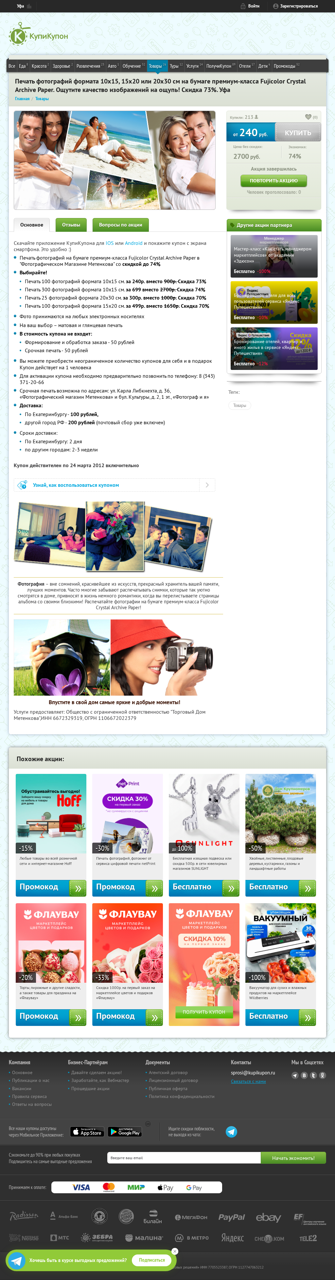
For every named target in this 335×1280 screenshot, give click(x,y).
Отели (247, 65)
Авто (113, 65)
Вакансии (21, 1088)
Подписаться (152, 1260)
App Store (87, 1131)
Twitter (313, 1075)
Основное (31, 224)
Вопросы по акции (120, 224)
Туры (176, 65)
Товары (157, 65)
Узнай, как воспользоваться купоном (76, 485)
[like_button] (308, 117)
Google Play (125, 1131)
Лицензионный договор (173, 1080)
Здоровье (63, 65)
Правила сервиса (29, 1096)
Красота (40, 65)
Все (12, 66)
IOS (110, 243)
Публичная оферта (168, 1088)
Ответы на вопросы (32, 1104)
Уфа (20, 6)
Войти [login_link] (253, 6)
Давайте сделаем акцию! (96, 1072)
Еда (23, 65)
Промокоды (287, 65)
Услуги (194, 65)
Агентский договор (168, 1072)
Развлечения (90, 65)
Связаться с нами (248, 1081)
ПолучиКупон (221, 65)
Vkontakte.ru (304, 1075)
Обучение (134, 65)
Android (134, 243)
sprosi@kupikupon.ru (253, 1073)
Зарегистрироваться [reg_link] (299, 6)
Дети (264, 65)
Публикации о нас (30, 1080)
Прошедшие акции (90, 1088)
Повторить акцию (274, 180)
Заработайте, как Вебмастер (100, 1080)
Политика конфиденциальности (182, 1096)
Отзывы (71, 224)
